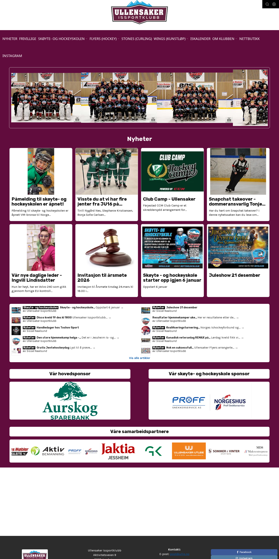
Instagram (12, 55)
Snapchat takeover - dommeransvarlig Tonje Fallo (235, 204)
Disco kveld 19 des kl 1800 (54, 317)
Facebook (245, 552)
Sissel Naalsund (166, 311)
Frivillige (27, 38)
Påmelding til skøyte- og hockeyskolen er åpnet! (39, 201)
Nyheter (9, 38)
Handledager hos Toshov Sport (58, 327)
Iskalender (200, 38)
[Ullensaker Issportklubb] (139, 12)
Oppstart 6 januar (155, 286)
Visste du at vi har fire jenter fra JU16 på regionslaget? (102, 204)
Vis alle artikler (139, 358)
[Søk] (267, 4)
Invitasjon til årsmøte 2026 (102, 278)
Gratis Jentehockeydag (53, 347)
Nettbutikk (249, 38)
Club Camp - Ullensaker (169, 199)
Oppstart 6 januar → (110, 307)
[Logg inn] (274, 4)
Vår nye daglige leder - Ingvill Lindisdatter (37, 278)
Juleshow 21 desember (234, 275)
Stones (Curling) (136, 38)
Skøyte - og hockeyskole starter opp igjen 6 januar (172, 278)
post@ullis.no (179, 554)
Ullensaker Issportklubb (41, 311)
